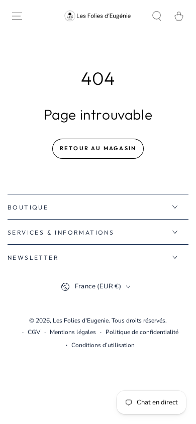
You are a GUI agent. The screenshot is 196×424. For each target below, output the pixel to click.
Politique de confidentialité (142, 332)
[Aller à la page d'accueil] (98, 16)
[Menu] (17, 16)
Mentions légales (73, 332)
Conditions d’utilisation (103, 345)
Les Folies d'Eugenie (81, 320)
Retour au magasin (98, 148)
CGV (34, 332)
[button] (157, 16)
